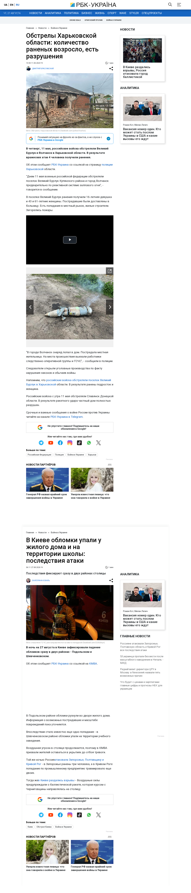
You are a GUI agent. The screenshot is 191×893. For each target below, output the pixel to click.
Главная (30, 28)
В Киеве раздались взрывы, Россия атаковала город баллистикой (136, 72)
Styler (134, 13)
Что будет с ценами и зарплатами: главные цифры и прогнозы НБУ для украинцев (141, 685)
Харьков (92, 455)
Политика (71, 13)
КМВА (93, 663)
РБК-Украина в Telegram (66, 416)
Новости (35, 13)
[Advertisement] (69, 689)
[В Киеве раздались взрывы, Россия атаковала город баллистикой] (142, 50)
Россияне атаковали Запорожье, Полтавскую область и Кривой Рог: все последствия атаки (140, 647)
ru (17, 4)
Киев (30, 827)
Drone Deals (75, 20)
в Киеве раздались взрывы (56, 780)
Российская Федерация (39, 455)
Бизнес (87, 13)
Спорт (112, 13)
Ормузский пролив (94, 20)
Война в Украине (113, 20)
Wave (122, 13)
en (11, 4)
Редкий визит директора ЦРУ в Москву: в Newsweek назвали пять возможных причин (140, 672)
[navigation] (109, 271)
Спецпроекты (152, 13)
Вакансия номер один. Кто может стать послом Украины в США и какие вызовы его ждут (142, 134)
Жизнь (100, 13)
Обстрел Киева (44, 827)
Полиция (59, 455)
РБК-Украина (60, 164)
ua (5, 4)
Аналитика (53, 13)
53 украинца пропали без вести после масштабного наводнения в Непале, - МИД (141, 659)
